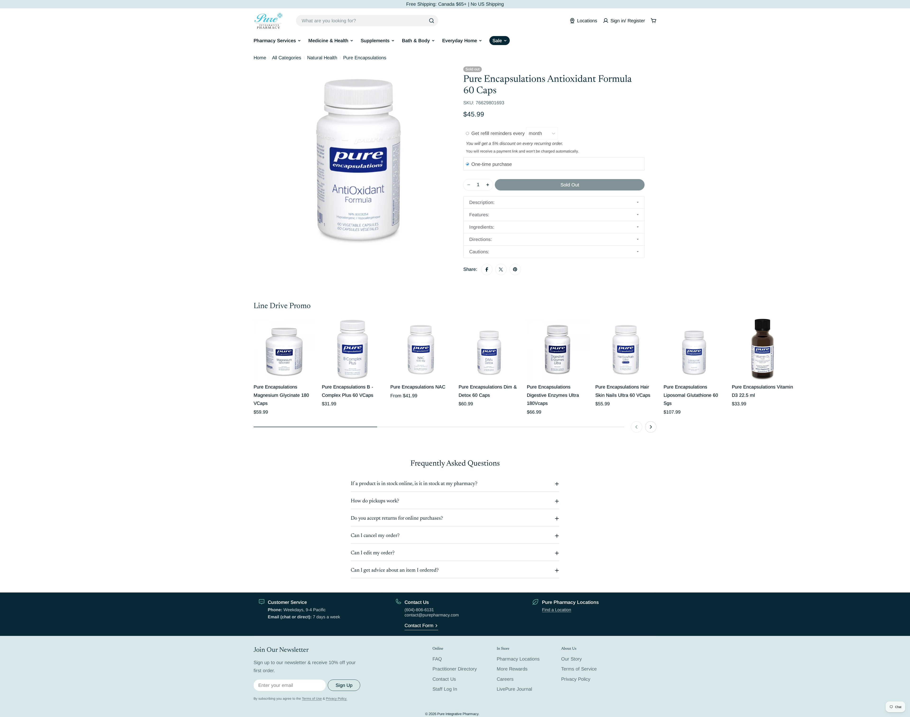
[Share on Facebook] (486, 269)
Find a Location (556, 609)
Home (260, 57)
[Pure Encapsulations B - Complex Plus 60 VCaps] (352, 349)
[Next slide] (650, 427)
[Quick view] (308, 329)
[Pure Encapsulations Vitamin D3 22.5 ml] (762, 349)
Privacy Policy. (336, 698)
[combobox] (367, 20)
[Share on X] (501, 269)
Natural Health (322, 57)
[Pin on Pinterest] (515, 269)
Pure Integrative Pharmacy (457, 714)
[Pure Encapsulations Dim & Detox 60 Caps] (489, 349)
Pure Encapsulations (364, 57)
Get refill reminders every (498, 133)
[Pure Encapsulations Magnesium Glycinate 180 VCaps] (284, 349)
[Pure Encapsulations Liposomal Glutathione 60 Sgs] (694, 349)
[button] (554, 202)
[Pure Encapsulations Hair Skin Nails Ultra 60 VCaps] (625, 349)
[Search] (431, 20)
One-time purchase (491, 164)
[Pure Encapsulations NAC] (420, 349)
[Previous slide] (636, 427)
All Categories (286, 57)
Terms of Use (312, 698)
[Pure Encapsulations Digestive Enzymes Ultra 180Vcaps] (557, 349)
